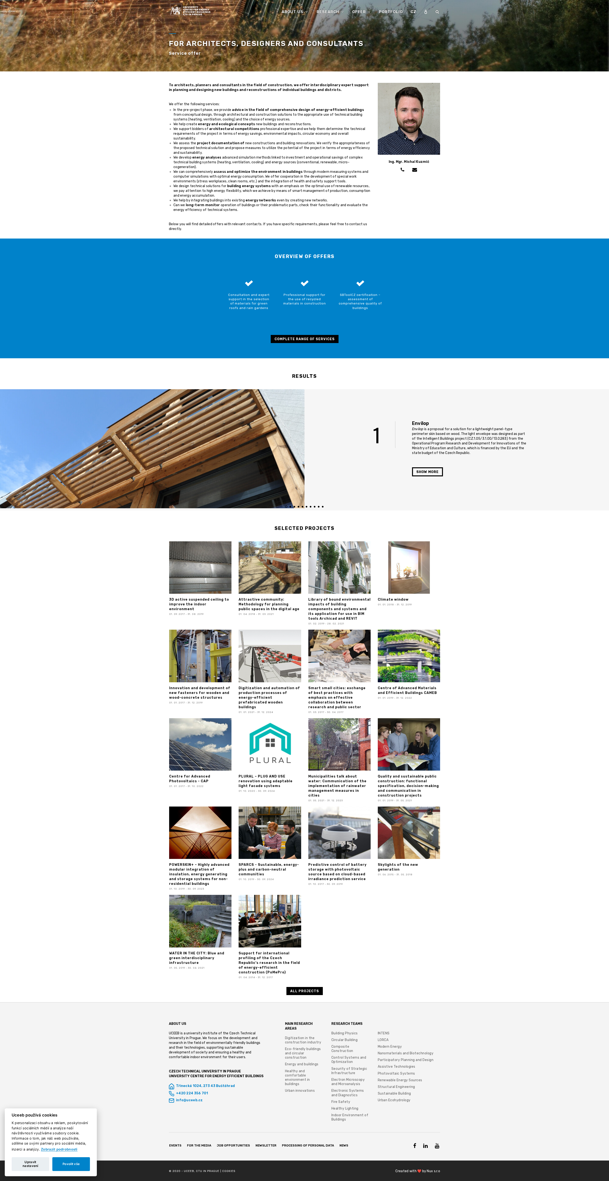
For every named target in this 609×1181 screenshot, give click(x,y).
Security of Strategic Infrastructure (349, 1071)
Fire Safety (340, 1102)
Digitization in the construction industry (303, 1040)
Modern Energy (390, 1047)
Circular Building (344, 1040)
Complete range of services (305, 339)
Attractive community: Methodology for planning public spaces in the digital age (269, 604)
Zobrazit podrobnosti (59, 1149)
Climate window (393, 600)
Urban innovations (300, 1091)
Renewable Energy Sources (400, 1080)
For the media (199, 1145)
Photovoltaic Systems (396, 1073)
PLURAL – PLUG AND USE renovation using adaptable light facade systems (266, 781)
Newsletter (265, 1145)
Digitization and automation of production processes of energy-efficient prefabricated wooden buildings (269, 697)
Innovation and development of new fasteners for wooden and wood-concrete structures (199, 693)
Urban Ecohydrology (394, 1100)
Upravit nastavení (30, 1164)
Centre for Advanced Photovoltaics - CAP (189, 778)
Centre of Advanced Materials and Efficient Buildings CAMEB (407, 690)
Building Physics (344, 1033)
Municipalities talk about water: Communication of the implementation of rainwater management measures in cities (337, 785)
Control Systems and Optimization (348, 1060)
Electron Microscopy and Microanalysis (348, 1082)
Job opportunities (233, 1145)
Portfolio (391, 12)
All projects (304, 991)
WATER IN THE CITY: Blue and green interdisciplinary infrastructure (196, 958)
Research (328, 12)
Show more (427, 472)
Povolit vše (71, 1164)
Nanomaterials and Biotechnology (406, 1053)
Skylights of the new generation (398, 867)
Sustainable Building (394, 1093)
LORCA (383, 1040)
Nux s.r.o (433, 1171)
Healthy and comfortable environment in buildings (297, 1077)
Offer (359, 12)
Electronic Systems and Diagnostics (347, 1093)
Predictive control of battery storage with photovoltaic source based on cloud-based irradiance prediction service (337, 872)
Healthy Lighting (345, 1108)
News (343, 1145)
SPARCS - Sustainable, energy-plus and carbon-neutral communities (269, 869)
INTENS (384, 1033)
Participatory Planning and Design (406, 1060)
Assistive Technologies (396, 1067)
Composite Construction (342, 1049)
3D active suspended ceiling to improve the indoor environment (199, 604)
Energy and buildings (302, 1064)
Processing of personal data (308, 1145)
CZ (413, 12)
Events (175, 1145)
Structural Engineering (396, 1087)
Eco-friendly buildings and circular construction (303, 1053)
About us (293, 12)
